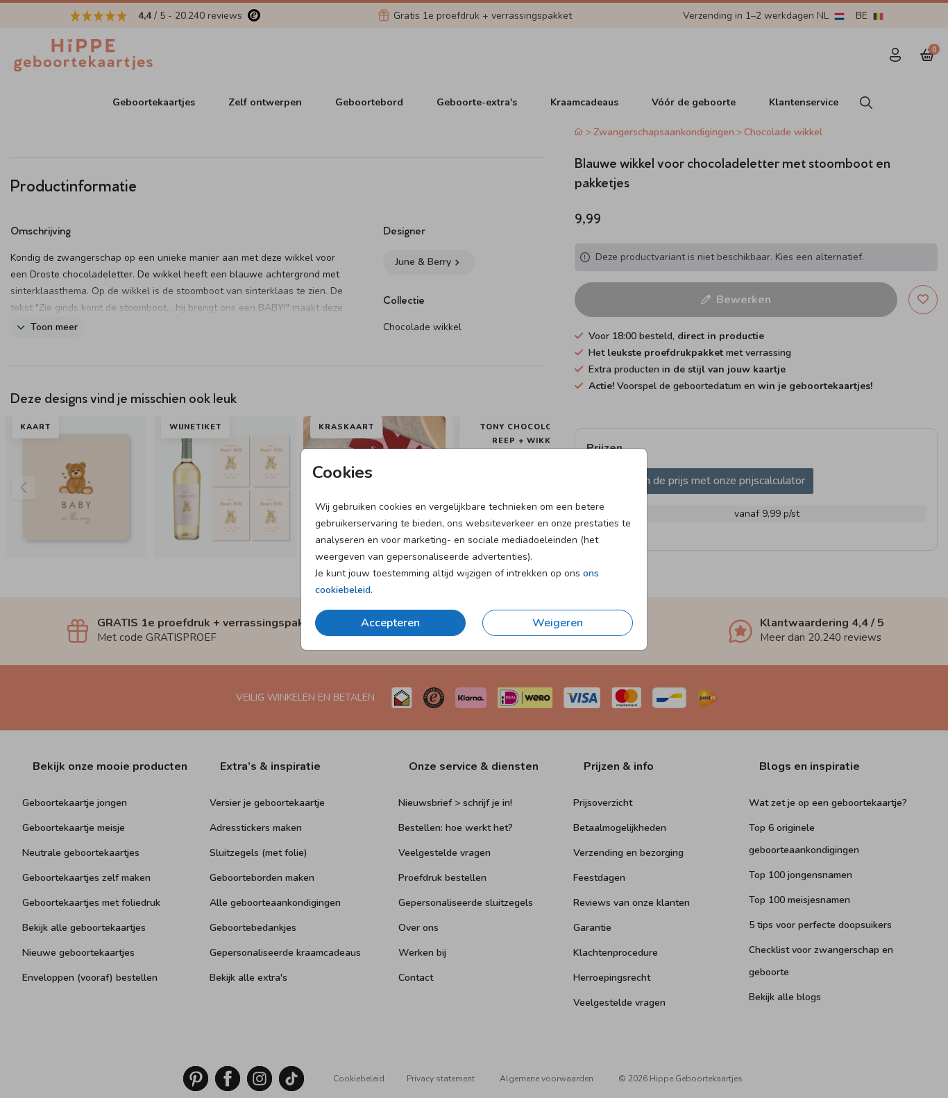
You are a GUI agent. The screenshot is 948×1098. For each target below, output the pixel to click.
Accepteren (390, 623)
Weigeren (557, 623)
